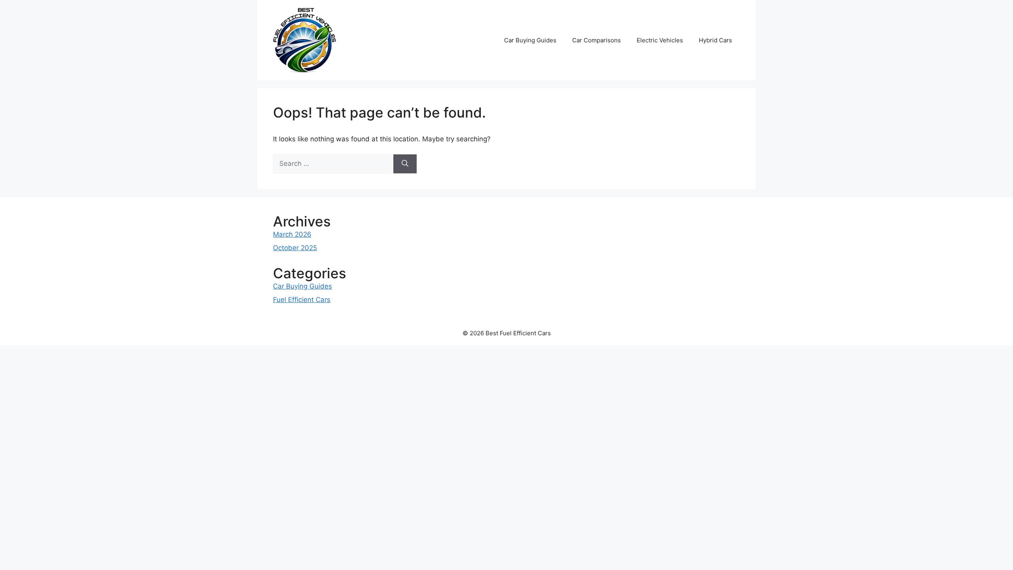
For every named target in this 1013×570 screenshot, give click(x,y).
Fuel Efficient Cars (301, 300)
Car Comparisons (596, 40)
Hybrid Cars (715, 40)
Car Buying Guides (530, 40)
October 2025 (295, 248)
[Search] (405, 163)
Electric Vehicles (660, 40)
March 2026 (292, 234)
